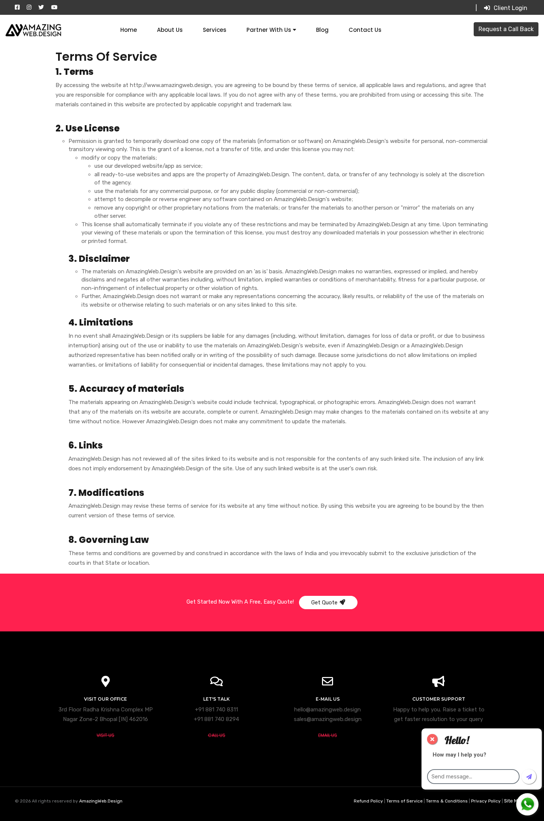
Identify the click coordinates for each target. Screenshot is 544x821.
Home (128, 30)
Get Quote (324, 602)
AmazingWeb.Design (100, 801)
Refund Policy (369, 801)
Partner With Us (269, 30)
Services (214, 30)
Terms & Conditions (447, 801)
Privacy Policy (486, 801)
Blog (322, 30)
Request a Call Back (506, 29)
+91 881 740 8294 (216, 719)
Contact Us (365, 30)
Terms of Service (405, 801)
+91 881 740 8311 (216, 709)
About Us (170, 30)
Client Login (510, 7)
